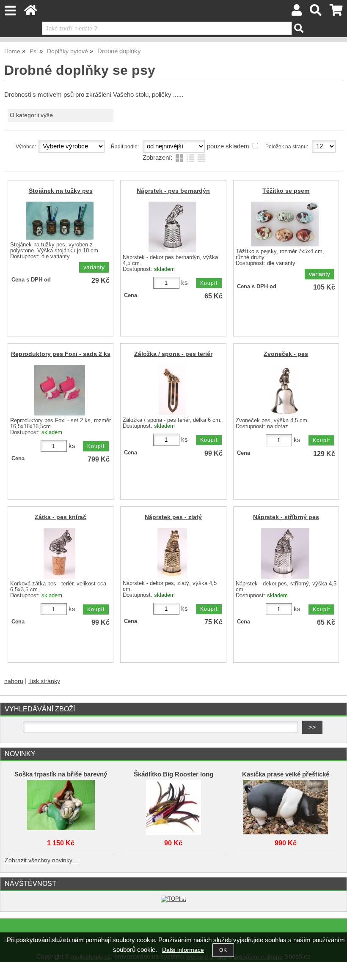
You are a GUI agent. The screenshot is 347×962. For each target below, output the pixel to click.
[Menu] (10, 11)
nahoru (13, 681)
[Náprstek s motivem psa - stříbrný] (285, 553)
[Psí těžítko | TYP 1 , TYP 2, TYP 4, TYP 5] (285, 224)
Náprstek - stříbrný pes (286, 517)
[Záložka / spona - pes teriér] (172, 390)
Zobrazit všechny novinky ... (42, 860)
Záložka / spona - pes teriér (173, 354)
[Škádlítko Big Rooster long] (173, 805)
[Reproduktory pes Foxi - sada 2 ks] (59, 390)
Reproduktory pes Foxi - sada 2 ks (60, 354)
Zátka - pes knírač (60, 517)
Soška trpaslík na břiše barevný (60, 774)
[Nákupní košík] (336, 12)
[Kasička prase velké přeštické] (285, 805)
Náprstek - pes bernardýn (173, 191)
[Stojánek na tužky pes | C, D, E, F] (60, 221)
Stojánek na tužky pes (61, 191)
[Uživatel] (296, 12)
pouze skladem (228, 146)
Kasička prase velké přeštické (285, 774)
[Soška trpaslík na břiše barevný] (61, 805)
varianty (94, 267)
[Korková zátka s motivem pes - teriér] (59, 553)
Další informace (183, 950)
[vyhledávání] (316, 12)
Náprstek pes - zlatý (173, 517)
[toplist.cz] (173, 899)
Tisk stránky (44, 681)
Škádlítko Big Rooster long (173, 774)
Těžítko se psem (285, 191)
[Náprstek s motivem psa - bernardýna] (172, 227)
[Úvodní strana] (30, 12)
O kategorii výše (31, 115)
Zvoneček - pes (286, 354)
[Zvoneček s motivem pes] (285, 390)
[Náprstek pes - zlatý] (172, 553)
